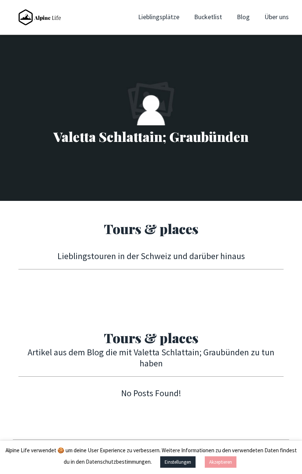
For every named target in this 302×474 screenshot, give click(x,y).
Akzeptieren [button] (220, 462)
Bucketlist (208, 17)
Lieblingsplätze (158, 17)
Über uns (276, 17)
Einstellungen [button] (178, 462)
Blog (243, 17)
